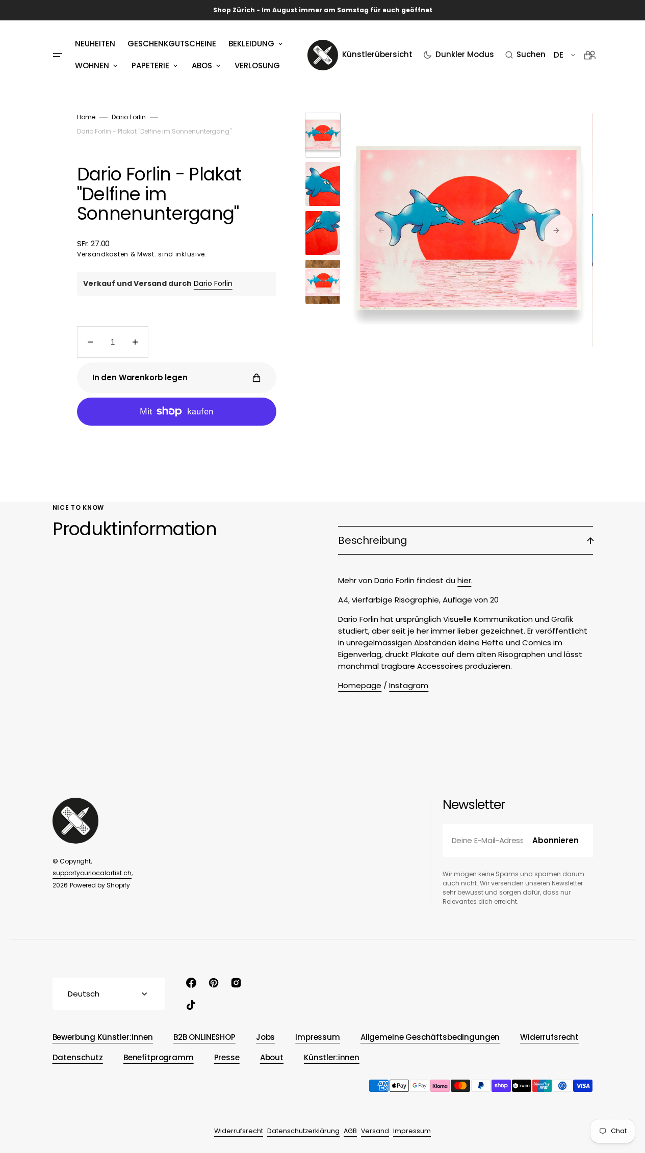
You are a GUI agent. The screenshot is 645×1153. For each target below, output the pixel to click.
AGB (350, 1130)
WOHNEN (92, 65)
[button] (525, 55)
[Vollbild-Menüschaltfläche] (57, 55)
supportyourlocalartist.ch (92, 873)
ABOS (202, 65)
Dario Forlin (129, 117)
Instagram (408, 685)
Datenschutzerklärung (303, 1130)
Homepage (359, 685)
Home (86, 117)
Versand (375, 1130)
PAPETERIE (150, 65)
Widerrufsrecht (238, 1130)
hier (464, 580)
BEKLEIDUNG (251, 43)
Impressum (412, 1130)
